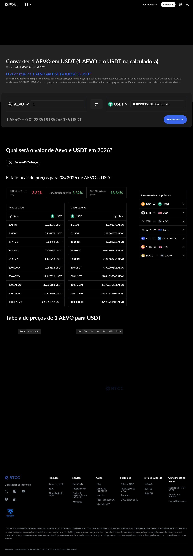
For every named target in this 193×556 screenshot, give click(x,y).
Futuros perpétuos (57, 484)
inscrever (168, 4)
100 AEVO (14, 267)
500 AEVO (14, 276)
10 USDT (76, 241)
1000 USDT (77, 284)
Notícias (100, 495)
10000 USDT (78, 301)
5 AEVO (13, 233)
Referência (78, 484)
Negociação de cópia (56, 494)
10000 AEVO (15, 301)
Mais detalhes (173, 119)
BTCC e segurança (129, 500)
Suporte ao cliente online (177, 488)
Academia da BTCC (106, 500)
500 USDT (76, 276)
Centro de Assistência (102, 489)
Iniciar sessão (150, 4)
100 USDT (76, 267)
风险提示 (149, 493)
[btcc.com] (11, 4)
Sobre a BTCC (127, 484)
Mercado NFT (103, 504)
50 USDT (76, 259)
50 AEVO (13, 259)
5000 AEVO (15, 293)
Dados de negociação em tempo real (80, 495)
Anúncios (125, 495)
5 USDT (75, 233)
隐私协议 (149, 484)
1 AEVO (13, 224)
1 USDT (75, 224)
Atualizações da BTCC (128, 489)
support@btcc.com (177, 501)
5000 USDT (77, 293)
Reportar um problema (174, 495)
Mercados (77, 502)
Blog (99, 484)
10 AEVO (13, 241)
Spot (51, 488)
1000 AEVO (15, 284)
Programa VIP (79, 488)
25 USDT (76, 250)
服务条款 (149, 488)
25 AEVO (13, 250)
